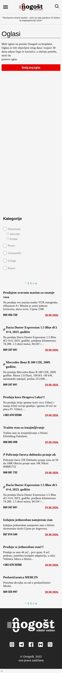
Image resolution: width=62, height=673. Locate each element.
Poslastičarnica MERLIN (20, 577)
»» (36, 283)
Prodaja (13, 239)
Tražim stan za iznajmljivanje (23, 427)
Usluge (12, 260)
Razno (11, 268)
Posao (11, 245)
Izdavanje (15, 234)
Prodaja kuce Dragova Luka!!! (24, 397)
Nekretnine (14, 229)
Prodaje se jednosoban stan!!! (23, 547)
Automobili (14, 253)
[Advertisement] (31, 95)
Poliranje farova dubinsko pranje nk (31, 454)
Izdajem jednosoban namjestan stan (27, 519)
